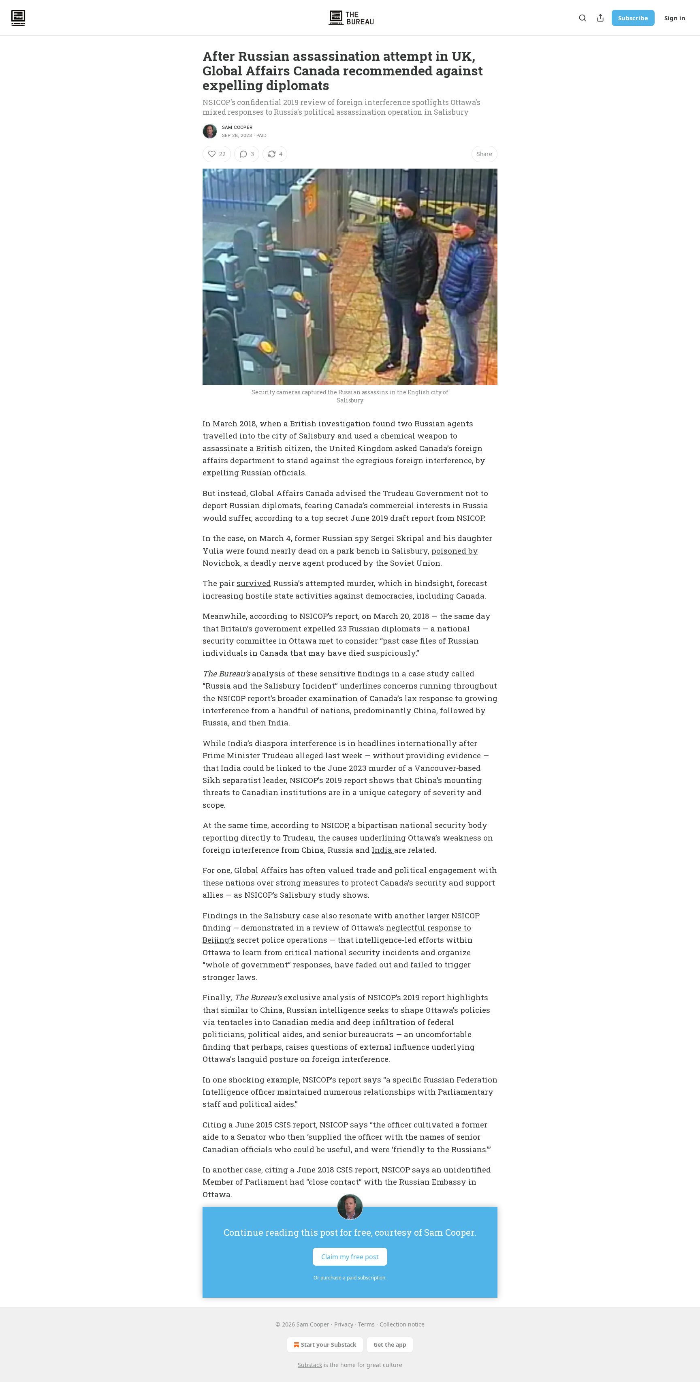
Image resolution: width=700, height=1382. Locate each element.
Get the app (389, 1344)
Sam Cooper (237, 127)
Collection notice (402, 1324)
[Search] (582, 18)
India (383, 850)
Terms (366, 1324)
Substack (310, 1365)
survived (254, 583)
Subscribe (633, 18)
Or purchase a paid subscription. (350, 1277)
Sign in (674, 18)
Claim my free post (350, 1256)
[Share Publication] (600, 18)
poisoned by (454, 551)
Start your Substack (328, 1344)
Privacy (343, 1324)
